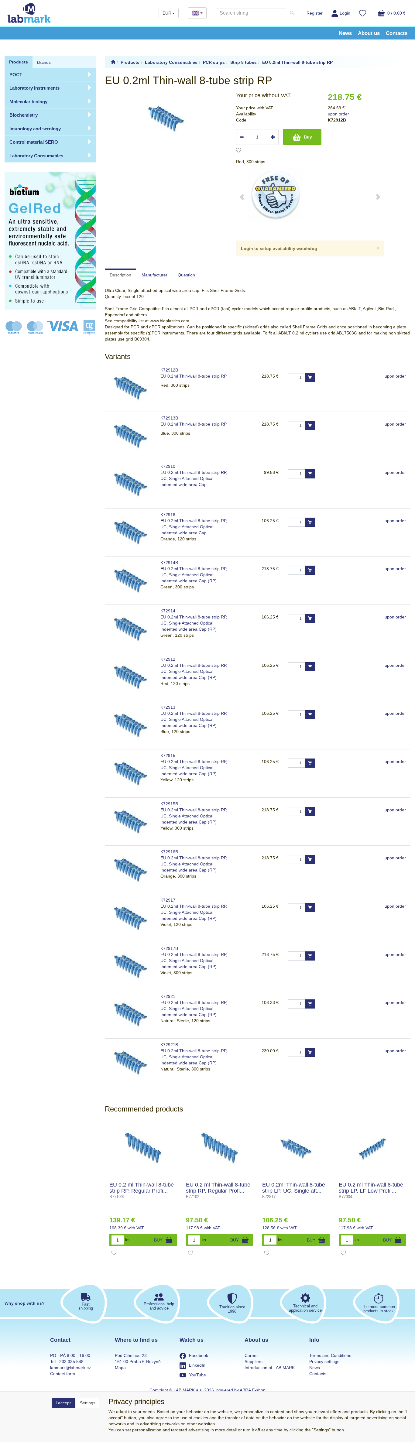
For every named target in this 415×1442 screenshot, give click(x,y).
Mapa (120, 1367)
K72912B (169, 370)
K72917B (169, 948)
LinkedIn (197, 1365)
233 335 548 (71, 1361)
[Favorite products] (362, 14)
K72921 (167, 996)
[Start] (113, 62)
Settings (87, 1402)
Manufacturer (154, 274)
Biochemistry (23, 115)
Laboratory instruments (34, 88)
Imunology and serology (35, 128)
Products (18, 62)
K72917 (167, 900)
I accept (63, 1402)
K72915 (167, 755)
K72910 (167, 466)
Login (345, 13)
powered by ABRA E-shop (241, 1390)
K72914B (169, 562)
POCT (15, 74)
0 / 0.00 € (396, 13)
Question (186, 274)
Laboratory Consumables (36, 155)
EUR (167, 13)
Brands (44, 62)
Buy (308, 137)
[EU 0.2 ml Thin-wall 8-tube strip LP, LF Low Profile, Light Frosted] (372, 1148)
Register (315, 13)
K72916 (167, 514)
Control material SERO (33, 142)
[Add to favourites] (238, 151)
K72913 (167, 707)
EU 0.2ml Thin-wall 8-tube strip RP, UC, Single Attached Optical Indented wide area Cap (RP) (193, 574)
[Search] (292, 13)
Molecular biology (28, 101)
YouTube (197, 1374)
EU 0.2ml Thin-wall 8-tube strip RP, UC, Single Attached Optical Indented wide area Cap (193, 478)
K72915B (169, 803)
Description (120, 274)
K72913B (169, 418)
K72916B (169, 851)
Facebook (198, 1355)
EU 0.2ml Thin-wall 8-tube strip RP (193, 376)
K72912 (167, 659)
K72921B (169, 1044)
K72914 (167, 610)
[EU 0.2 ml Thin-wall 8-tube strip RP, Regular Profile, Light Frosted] (219, 1148)
